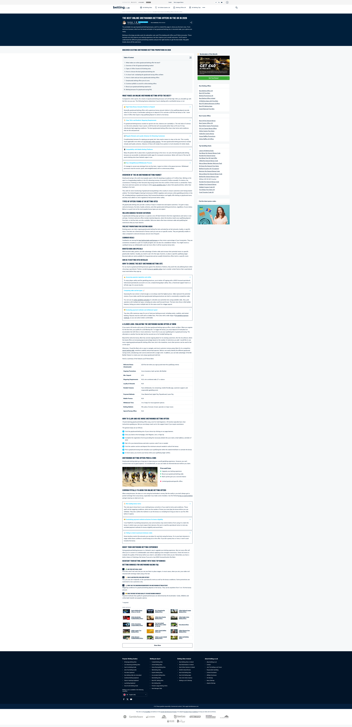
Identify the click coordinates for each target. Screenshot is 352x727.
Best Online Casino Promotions (208, 126)
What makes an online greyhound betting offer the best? (143, 63)
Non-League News (178, 2)
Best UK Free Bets (204, 93)
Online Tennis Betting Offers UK (160, 631)
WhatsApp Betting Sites (130, 662)
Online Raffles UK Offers (206, 139)
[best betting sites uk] (125, 7)
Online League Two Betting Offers (136, 631)
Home (123, 12)
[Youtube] (222, 2)
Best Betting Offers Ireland (207, 98)
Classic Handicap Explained (131, 680)
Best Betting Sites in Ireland (186, 662)
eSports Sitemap (211, 683)
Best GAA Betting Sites (185, 672)
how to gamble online (155, 269)
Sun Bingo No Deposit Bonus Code (209, 153)
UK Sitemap (210, 678)
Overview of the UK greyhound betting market (140, 65)
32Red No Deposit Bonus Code (208, 161)
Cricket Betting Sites (157, 664)
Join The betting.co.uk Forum (214, 667)
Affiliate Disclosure (212, 675)
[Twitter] (219, 2)
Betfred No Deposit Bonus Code (209, 176)
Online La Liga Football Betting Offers (161, 637)
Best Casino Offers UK (206, 123)
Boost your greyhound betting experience (138, 86)
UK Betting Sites (147, 7)
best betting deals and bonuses (148, 240)
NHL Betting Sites (156, 683)
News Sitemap (210, 680)
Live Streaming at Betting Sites (132, 664)
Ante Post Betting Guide (130, 670)
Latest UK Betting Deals (206, 151)
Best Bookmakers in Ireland (186, 664)
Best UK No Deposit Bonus (207, 121)
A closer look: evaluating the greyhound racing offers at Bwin (144, 74)
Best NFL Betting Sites (157, 680)
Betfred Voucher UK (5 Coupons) (209, 168)
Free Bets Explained (129, 672)
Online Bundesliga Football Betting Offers (137, 617)
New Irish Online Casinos (185, 678)
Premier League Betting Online (159, 685)
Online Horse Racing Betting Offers (160, 617)
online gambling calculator (142, 300)
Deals (170, 2)
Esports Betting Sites (157, 672)
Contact (209, 664)
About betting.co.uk (212, 662)
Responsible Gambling (212, 670)
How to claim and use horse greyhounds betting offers (142, 77)
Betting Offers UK (181, 7)
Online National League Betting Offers (185, 611)
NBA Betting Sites (156, 670)
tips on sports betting (185, 496)
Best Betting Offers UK (206, 91)
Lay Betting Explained (129, 683)
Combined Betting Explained (131, 678)
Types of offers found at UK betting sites (138, 68)
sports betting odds (128, 350)
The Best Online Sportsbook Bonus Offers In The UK (139, 12)
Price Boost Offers (184, 624)
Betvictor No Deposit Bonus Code (209, 171)
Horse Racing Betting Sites (159, 667)
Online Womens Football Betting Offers (137, 637)
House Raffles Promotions (207, 136)
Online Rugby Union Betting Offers (184, 617)
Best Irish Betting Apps (185, 675)
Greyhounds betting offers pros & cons (138, 80)
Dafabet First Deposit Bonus (207, 184)
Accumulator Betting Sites (158, 675)
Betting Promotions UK (206, 96)
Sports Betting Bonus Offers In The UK (136, 611)
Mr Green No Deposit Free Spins (209, 166)
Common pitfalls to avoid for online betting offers (141, 83)
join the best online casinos (152, 141)
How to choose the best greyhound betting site (140, 71)
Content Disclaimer (212, 672)
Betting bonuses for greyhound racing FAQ (139, 89)
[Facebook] (216, 2)
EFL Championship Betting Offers (160, 611)
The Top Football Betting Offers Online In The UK (160, 625)
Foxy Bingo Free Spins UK (207, 190)
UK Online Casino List (164, 7)
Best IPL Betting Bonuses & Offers (209, 103)
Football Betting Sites (157, 662)
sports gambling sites (159, 185)
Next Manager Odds (157, 688)
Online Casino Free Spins (206, 131)
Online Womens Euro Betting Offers (184, 631)
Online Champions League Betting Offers (137, 624)
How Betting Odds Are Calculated (132, 675)
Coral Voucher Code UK (206, 192)
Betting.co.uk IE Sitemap (185, 680)
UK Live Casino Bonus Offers (208, 128)
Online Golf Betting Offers (184, 637)
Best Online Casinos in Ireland (187, 667)
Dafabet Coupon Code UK (207, 187)
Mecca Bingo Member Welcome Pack (210, 163)
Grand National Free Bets (206, 109)
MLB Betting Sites (156, 678)
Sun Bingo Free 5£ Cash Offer (208, 158)
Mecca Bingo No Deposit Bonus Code (210, 174)
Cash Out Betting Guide (130, 667)
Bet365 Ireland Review (185, 670)
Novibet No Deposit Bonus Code (209, 182)
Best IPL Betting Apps (205, 106)
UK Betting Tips (196, 7)
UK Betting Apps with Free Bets (208, 101)
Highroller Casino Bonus (206, 134)
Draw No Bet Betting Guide (131, 685)
